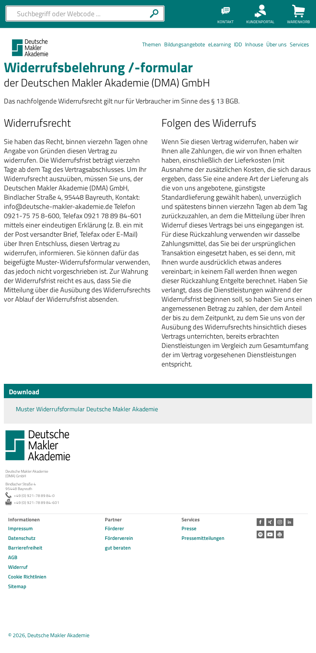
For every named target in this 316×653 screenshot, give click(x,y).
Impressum (20, 528)
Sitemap (17, 586)
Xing (270, 522)
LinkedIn (289, 522)
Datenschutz (21, 538)
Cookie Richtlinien (27, 576)
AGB (12, 557)
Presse (189, 528)
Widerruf (18, 567)
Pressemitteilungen (203, 538)
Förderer (114, 528)
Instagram (280, 522)
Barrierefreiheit (25, 547)
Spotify (260, 534)
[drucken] (280, 534)
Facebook (260, 522)
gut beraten (118, 547)
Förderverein (119, 538)
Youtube (270, 534)
